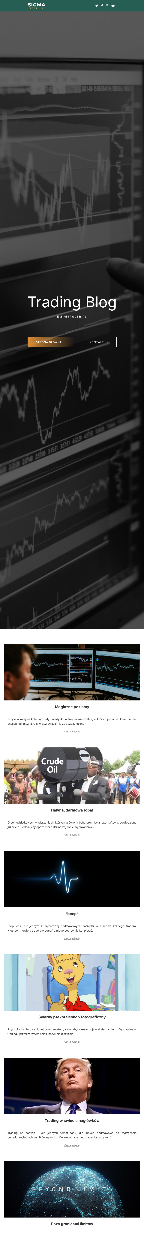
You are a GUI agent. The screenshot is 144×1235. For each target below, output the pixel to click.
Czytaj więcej (72, 731)
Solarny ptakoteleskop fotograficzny (72, 1017)
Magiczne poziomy (72, 707)
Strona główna (49, 342)
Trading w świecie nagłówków (72, 1120)
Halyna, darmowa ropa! (72, 810)
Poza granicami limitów (72, 1224)
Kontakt (97, 342)
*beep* (72, 913)
